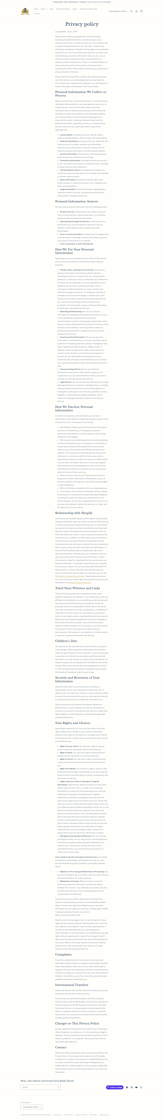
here (84, 472)
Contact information (81, 1115)
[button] (44, 9)
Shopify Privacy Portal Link (80, 582)
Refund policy (94, 1115)
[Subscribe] (58, 1087)
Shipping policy (104, 1115)
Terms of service (68, 1115)
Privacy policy (57, 1115)
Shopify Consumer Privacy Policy (71, 576)
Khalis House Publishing (32, 1115)
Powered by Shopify (45, 1115)
